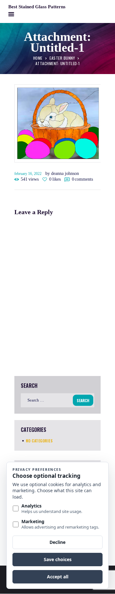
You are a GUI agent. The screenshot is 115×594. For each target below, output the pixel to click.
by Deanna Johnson (62, 173)
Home (37, 57)
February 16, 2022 (28, 173)
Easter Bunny (62, 57)
